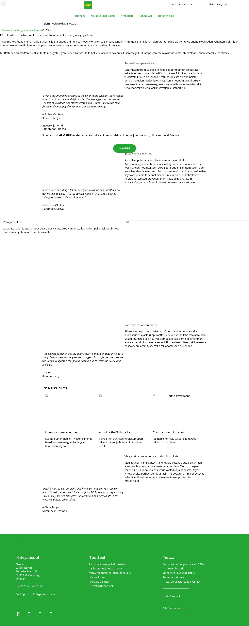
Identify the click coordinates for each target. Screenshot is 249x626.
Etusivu (5, 30)
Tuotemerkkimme (181, 4)
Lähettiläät (145, 15)
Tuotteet (80, 15)
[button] (3, 3)
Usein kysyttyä (218, 4)
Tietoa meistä (166, 15)
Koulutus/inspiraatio (103, 15)
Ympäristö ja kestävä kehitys (25, 30)
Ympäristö (127, 15)
